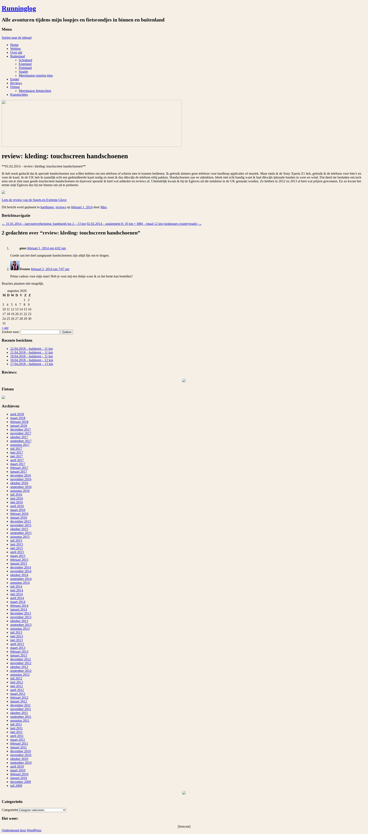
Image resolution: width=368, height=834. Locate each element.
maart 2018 (17, 418)
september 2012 (21, 671)
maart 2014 (17, 602)
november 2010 (20, 755)
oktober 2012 (19, 667)
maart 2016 (17, 510)
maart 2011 (17, 739)
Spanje (23, 71)
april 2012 (17, 690)
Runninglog (19, 8)
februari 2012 (19, 697)
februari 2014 (19, 605)
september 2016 (21, 487)
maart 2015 (17, 556)
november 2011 (20, 709)
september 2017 (21, 441)
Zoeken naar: (10, 332)
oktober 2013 (19, 621)
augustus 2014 (20, 582)
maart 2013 (17, 648)
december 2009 (20, 782)
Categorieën (10, 810)
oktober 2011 (19, 713)
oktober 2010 (19, 759)
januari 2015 (18, 563)
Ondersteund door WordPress (21, 830)
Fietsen (15, 87)
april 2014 (17, 598)
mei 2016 (16, 502)
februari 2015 (19, 559)
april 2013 (17, 644)
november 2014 (20, 571)
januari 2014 (18, 609)
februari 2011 (19, 743)
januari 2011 (18, 747)
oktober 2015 (19, 529)
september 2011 (20, 716)
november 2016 (20, 479)
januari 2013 (18, 655)
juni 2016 (16, 498)
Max (104, 207)
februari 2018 (19, 422)
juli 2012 (16, 678)
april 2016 (17, 506)
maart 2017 (17, 464)
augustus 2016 (20, 491)
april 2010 (17, 766)
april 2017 (17, 460)
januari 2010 (18, 778)
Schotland (25, 60)
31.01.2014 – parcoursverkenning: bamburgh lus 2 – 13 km (44, 224)
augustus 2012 (20, 674)
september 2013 (21, 625)
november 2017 (20, 433)
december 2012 (20, 659)
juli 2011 (16, 724)
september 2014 (21, 579)
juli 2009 (16, 785)
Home (14, 45)
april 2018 (17, 414)
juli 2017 (16, 448)
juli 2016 (16, 494)
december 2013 (20, 613)
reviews (61, 207)
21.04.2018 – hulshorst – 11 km (31, 352)
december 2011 (20, 705)
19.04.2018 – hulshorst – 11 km (31, 356)
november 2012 (20, 663)
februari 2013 (19, 651)
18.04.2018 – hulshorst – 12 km (31, 360)
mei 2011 (16, 732)
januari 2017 (18, 471)
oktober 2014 (19, 575)
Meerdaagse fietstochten (35, 91)
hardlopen (47, 207)
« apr (5, 328)
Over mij (16, 52)
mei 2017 (16, 456)
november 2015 (20, 525)
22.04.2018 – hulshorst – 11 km (31, 348)
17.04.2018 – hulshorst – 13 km (31, 364)
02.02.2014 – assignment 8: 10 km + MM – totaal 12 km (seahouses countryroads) (144, 224)
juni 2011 (16, 728)
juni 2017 (16, 452)
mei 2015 (16, 548)
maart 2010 (17, 770)
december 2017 (20, 429)
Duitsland (25, 68)
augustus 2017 (20, 445)
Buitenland (17, 56)
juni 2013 (16, 636)
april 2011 (17, 736)
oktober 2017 (19, 437)
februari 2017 (19, 468)
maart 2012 (17, 693)
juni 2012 (16, 682)
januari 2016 (18, 517)
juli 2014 (16, 586)
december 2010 (20, 751)
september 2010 (21, 762)
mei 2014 (16, 594)
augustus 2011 (19, 720)
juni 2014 (16, 590)
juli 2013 (16, 632)
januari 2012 (18, 701)
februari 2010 (19, 774)
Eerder (14, 79)
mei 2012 (16, 686)
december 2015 (20, 521)
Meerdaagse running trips (36, 75)
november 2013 (20, 617)
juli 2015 (16, 540)
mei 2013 (16, 640)
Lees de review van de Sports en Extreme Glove (34, 200)
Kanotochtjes (19, 94)
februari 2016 (19, 514)
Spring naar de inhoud (17, 37)
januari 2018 (18, 425)
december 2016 (20, 475)
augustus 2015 (20, 536)
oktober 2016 (19, 483)
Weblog (15, 48)
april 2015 (17, 552)
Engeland (25, 64)
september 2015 (21, 533)
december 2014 (20, 567)
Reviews (16, 83)
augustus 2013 (20, 628)
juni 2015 (16, 544)
